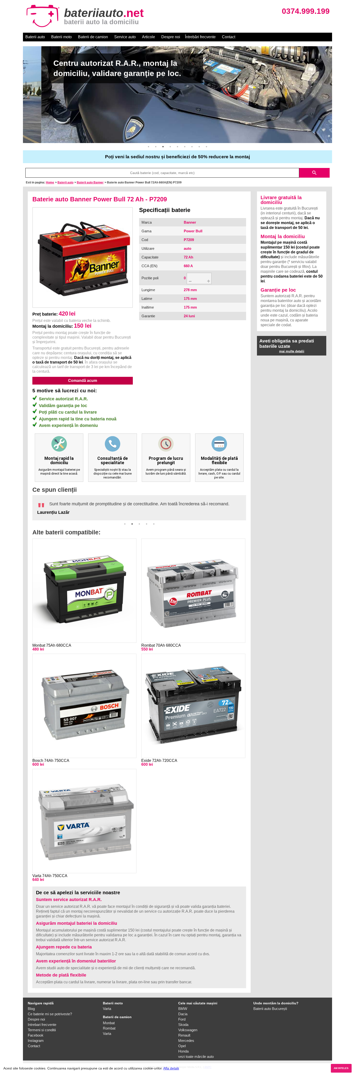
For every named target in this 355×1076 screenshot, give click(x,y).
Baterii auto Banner (90, 182)
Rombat (109, 1028)
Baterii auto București (270, 1009)
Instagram (36, 1040)
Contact (228, 37)
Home (50, 182)
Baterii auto (35, 37)
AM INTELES (341, 1068)
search (314, 173)
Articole (148, 37)
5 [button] (177, 146)
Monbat (109, 1023)
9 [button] (206, 146)
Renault (184, 1035)
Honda (183, 1051)
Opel (182, 1046)
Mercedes (186, 1040)
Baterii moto (61, 37)
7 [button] (192, 146)
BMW (182, 1009)
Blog (31, 1009)
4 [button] (170, 146)
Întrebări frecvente (200, 37)
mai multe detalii (291, 351)
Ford (181, 1019)
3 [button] (163, 146)
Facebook (35, 1035)
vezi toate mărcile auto (196, 1056)
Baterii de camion (93, 37)
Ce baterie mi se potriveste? (50, 1014)
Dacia (182, 1014)
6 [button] (184, 146)
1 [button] (148, 146)
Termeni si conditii (42, 1030)
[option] (177, 94)
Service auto (125, 37)
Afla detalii (171, 1068)
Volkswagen (187, 1030)
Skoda (183, 1025)
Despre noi (170, 37)
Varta (107, 1009)
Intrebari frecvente (42, 1025)
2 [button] (155, 146)
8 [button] (199, 146)
